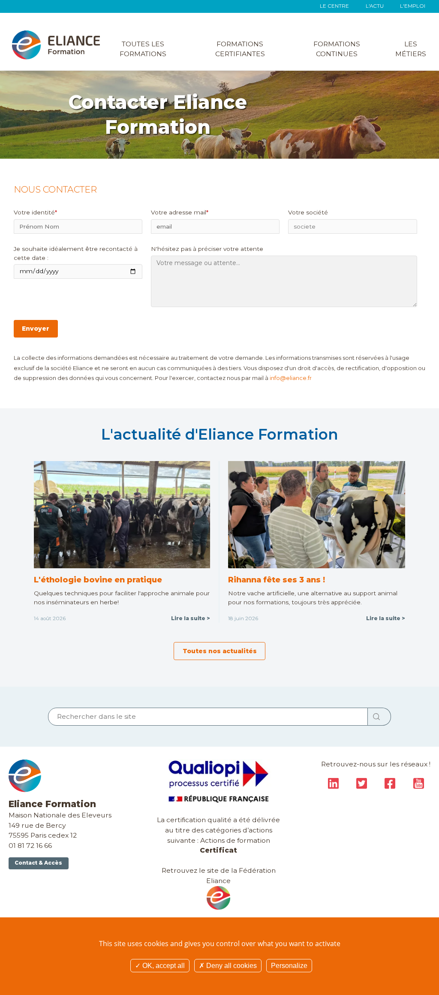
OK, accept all (163, 965)
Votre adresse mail (179, 212)
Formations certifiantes (240, 49)
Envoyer (35, 328)
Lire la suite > (190, 618)
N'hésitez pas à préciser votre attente (207, 248)
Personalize (289, 965)
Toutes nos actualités (220, 651)
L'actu (375, 6)
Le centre (334, 6)
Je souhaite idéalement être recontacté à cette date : (76, 253)
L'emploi (412, 6)
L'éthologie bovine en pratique (98, 579)
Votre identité (35, 212)
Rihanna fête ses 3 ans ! (276, 579)
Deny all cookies (230, 965)
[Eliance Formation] (56, 44)
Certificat (218, 850)
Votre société (308, 212)
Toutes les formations (143, 49)
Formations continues (336, 49)
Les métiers (410, 49)
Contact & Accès (38, 863)
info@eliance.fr (291, 377)
